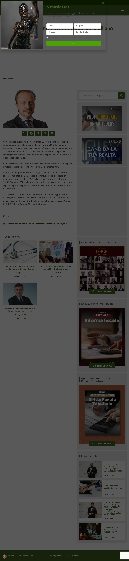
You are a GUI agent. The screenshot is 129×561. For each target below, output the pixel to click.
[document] (64, 280)
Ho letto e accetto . (69, 37)
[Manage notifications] (5, 556)
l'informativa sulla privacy (77, 37)
